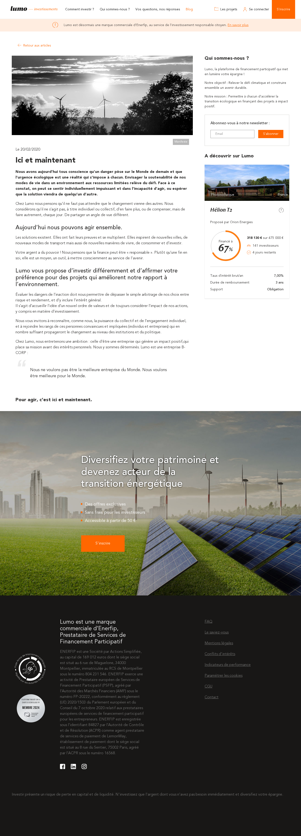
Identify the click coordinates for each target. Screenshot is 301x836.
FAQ (208, 622)
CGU (208, 686)
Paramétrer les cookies (223, 676)
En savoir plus (238, 25)
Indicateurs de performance (228, 665)
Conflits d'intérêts (220, 654)
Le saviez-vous (217, 632)
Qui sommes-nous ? (115, 9)
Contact (211, 697)
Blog (189, 9)
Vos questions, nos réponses (157, 9)
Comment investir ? (79, 9)
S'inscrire (283, 9)
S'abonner (270, 134)
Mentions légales (219, 643)
